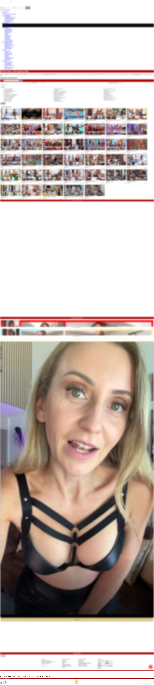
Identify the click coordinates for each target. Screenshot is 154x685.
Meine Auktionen (8, 63)
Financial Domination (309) (59, 94)
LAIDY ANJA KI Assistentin (10, 14)
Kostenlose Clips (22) (58, 95)
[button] (21, 80)
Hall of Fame (7, 46)
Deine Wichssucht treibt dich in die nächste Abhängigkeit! (93, 135)
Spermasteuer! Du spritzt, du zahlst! (5, 120)
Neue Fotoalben (8, 25)
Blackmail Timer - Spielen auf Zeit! (132, 150)
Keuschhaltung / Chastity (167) (10, 95)
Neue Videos (7, 24)
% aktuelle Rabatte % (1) (59, 88)
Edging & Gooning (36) (58, 93)
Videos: (2, 655)
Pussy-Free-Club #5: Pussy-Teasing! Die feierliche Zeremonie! (30, 181)
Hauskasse (7, 52)
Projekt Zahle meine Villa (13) (60, 97)
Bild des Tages (7, 20)
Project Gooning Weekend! (46, 135)
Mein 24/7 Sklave (8, 39)
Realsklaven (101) (57, 98)
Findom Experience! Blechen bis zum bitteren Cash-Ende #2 (72, 181)
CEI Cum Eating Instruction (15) (60, 92)
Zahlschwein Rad (8, 58)
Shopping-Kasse (8, 50)
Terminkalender (8, 16)
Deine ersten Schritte (9, 29)
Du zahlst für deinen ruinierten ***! (26, 196)
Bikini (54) (106, 90)
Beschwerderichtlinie (82, 664)
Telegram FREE (8, 64)
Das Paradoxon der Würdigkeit (89, 150)
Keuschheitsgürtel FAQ (9, 65)
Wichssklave (7, 37)
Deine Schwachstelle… (88, 196)
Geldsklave (7, 56)
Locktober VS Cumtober (9, 18)
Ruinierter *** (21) (107, 98)
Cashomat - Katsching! (9, 57)
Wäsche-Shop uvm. (8, 44)
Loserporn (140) (57, 96)
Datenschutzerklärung (81, 679)
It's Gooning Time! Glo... (77, 335)
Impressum (64, 660)
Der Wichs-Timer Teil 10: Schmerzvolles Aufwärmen (71, 150)
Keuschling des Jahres (9, 47)
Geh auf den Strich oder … (4, 196)
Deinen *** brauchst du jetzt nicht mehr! (132, 120)
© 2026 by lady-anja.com (46, 660)
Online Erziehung (5, 27)
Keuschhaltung (8, 36)
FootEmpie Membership (9, 67)
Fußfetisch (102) (107, 94)
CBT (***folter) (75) (8, 92)
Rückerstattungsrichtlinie (66, 665)
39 (81, 200)
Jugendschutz (81, 660)
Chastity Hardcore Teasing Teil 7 (131, 181)
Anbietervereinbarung (66, 664)
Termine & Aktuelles (6, 15)
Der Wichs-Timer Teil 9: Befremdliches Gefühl (49, 181)
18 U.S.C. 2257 (81, 661)
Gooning (6, 34)
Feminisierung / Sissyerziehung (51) (11, 94)
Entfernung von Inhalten (83, 665)
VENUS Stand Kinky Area (10, 17)
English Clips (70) (107, 93)
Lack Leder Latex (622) (108, 95)
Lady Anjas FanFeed (9, 61)
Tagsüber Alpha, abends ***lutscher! (48, 150)
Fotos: (2, 656)
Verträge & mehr (8, 43)
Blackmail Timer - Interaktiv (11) (60, 91)
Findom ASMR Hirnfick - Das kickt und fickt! (70, 135)
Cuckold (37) (6, 93)
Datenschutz (64, 661)
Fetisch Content (5, 22)
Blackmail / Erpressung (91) (9, 91)
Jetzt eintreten (77, 619)
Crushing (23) (106, 92)
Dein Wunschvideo (8, 26)
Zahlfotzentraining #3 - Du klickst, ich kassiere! (7, 135)
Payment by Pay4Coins (45, 663)
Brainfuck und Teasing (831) (109, 91)
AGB (63, 663)
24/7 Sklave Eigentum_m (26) (110, 88)
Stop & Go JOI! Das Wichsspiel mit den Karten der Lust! (135, 135)
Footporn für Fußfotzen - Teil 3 (68, 120)
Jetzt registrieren (5, 11)
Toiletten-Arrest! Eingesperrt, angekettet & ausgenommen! (8, 150)
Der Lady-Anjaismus (9, 40)
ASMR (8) (56, 90)
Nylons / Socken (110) (8, 97)
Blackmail (7, 33)
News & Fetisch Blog (9, 19)
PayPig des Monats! (8, 54)
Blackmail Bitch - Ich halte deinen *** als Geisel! (50, 120)
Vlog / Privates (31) (8, 101)
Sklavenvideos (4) (7, 99)
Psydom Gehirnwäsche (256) (109, 97)
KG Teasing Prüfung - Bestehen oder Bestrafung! (113, 150)
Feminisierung (7, 38)
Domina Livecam (8, 30)
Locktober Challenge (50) (9, 96)
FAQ (6, 66)
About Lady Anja (8, 28)
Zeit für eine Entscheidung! (109, 181)
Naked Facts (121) (107, 96)
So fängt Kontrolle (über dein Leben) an (90, 120)
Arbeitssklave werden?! (9, 21)
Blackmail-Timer (8, 48)
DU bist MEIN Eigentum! (25, 150)
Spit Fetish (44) (57, 99)
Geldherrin (7, 55)
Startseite (4, 13)
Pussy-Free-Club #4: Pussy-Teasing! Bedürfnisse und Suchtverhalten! (74, 196)
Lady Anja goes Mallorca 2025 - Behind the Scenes (113, 120)
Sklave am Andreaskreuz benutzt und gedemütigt (49, 196)
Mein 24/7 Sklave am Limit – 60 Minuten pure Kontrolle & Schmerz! (31, 135)
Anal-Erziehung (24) (8, 90)
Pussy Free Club (8, 35)
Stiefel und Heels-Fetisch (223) (110, 99)
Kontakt (63, 667)
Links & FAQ (5, 60)
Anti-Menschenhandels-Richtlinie (84, 663)
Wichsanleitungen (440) (58, 101)
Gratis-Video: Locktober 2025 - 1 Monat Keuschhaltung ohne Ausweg (31, 120)
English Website (8, 68)
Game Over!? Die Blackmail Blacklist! (90, 181)
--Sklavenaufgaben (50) (8, 88)
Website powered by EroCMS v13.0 (48, 661)
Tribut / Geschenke (8, 53)
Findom (3, 49)
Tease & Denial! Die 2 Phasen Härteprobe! (6, 181)
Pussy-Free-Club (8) (8, 98)
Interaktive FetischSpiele (9, 45)
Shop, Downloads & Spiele (7, 42)
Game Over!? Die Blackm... (77, 327)
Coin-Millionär (7, 59)
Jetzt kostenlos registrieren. (5, 9)
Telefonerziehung (8, 32)
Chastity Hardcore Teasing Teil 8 (110, 135)
